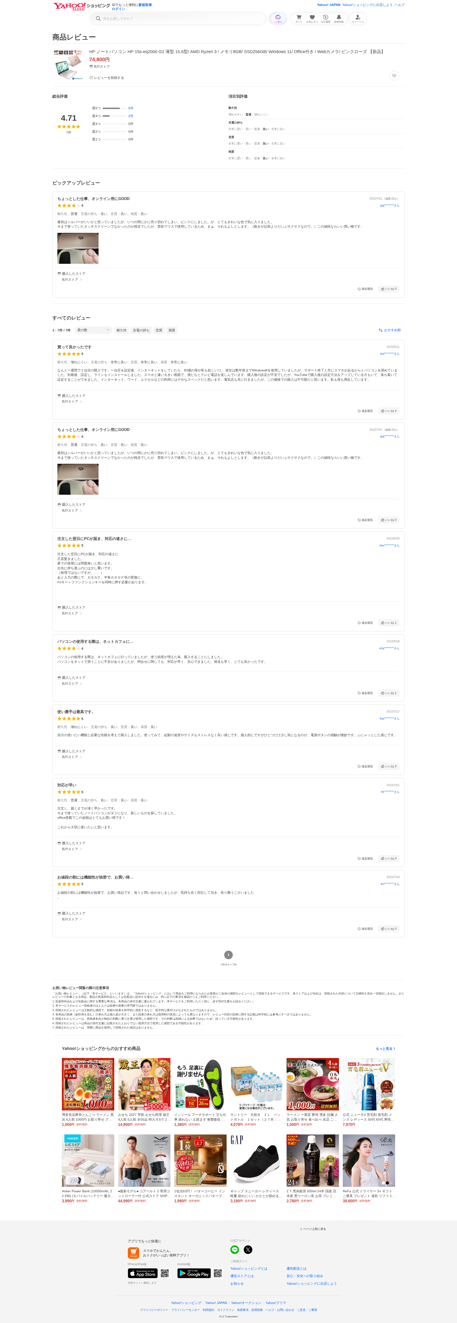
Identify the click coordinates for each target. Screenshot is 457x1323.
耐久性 (122, 330)
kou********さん (390, 545)
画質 (172, 330)
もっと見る (384, 1048)
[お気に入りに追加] (394, 75)
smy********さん (389, 648)
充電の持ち (141, 330)
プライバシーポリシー (154, 1310)
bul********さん (390, 353)
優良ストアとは (242, 1276)
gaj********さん (390, 205)
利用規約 (208, 1310)
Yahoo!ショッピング (186, 1303)
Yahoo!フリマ (276, 1303)
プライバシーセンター (185, 1310)
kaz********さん (390, 718)
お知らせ (237, 1283)
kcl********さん (390, 884)
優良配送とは (297, 1268)
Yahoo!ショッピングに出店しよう (367, 5)
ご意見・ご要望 (307, 1310)
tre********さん (390, 792)
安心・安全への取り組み (305, 1276)
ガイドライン (225, 1310)
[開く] (78, 248)
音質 (159, 330)
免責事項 (242, 1310)
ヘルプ (400, 5)
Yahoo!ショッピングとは (249, 1268)
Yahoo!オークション (246, 1303)
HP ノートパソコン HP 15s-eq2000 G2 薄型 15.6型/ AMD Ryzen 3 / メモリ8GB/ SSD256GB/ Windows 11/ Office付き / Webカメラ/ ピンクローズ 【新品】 (237, 51)
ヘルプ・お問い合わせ (280, 1310)
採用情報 (257, 1310)
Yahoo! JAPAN (328, 5)
